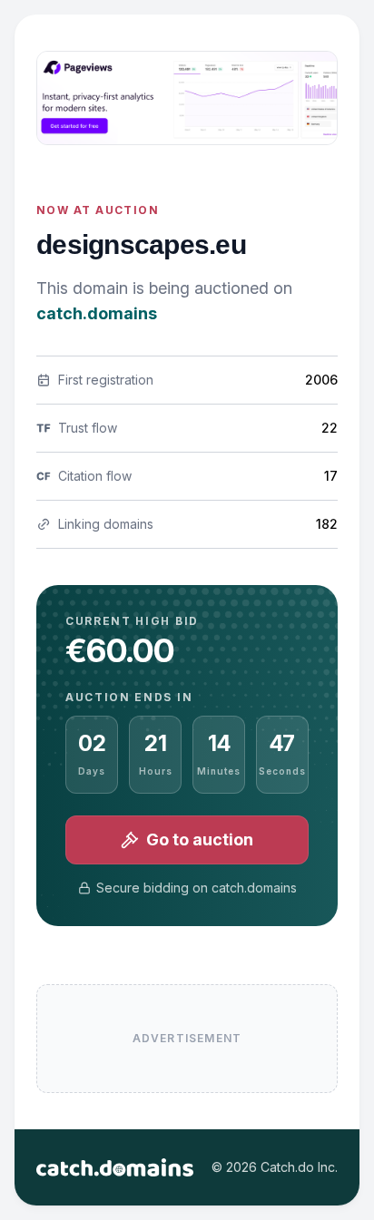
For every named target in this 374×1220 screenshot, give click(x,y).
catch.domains (96, 313)
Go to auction (199, 839)
